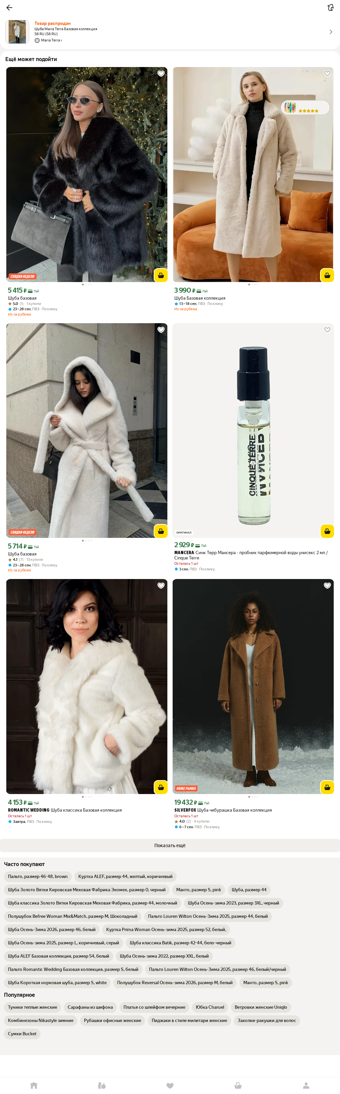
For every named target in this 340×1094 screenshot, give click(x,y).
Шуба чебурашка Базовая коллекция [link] (223, 810)
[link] (38, 876)
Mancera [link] (184, 553)
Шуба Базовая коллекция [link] (199, 298)
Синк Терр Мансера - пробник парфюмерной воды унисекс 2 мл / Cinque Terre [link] (251, 555)
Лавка (102, 1086)
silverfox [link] (185, 810)
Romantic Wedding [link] (28, 810)
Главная (34, 1086)
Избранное (170, 1086)
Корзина (238, 1086)
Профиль (306, 1086)
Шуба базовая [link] (22, 298)
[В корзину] (161, 275)
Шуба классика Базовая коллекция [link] (65, 810)
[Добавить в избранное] (161, 74)
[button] (9, 8)
